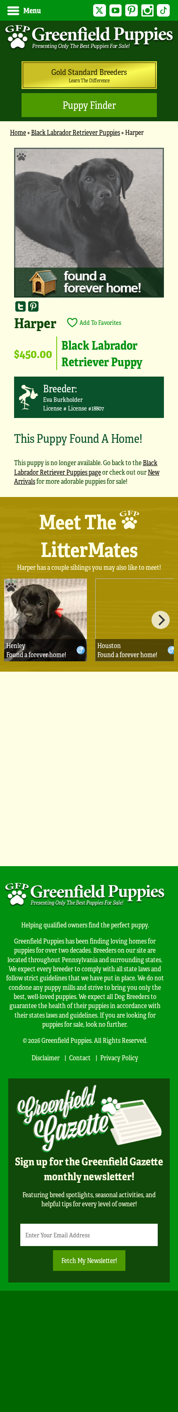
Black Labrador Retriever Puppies (75, 132)
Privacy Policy (119, 1057)
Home (18, 132)
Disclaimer (45, 1057)
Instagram (147, 10)
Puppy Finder (89, 105)
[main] (89, 320)
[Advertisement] (89, 769)
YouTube (115, 10)
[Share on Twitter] (20, 306)
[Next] (161, 620)
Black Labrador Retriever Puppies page (85, 467)
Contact (80, 1057)
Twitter (99, 10)
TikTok (163, 10)
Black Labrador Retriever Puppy (101, 353)
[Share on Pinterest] (33, 306)
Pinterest (131, 10)
